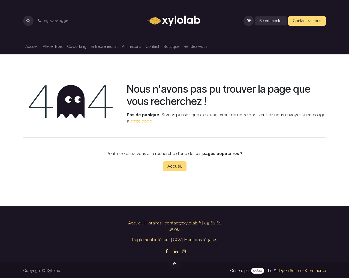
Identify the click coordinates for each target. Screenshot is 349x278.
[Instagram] (184, 251)
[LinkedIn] (176, 251)
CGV (177, 239)
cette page (141, 121)
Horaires (154, 223)
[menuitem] (32, 47)
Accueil (174, 166)
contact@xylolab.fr (183, 223)
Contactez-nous (307, 21)
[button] (28, 21)
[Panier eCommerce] (248, 21)
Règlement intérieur (151, 239)
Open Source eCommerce (302, 270)
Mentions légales (200, 239)
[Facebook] (167, 251)
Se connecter (271, 21)
